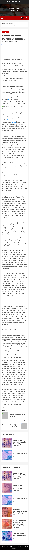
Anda (9, 99)
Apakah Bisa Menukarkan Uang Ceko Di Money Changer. (20, 511)
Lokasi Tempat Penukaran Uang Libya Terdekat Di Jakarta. (19, 442)
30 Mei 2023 (16, 527)
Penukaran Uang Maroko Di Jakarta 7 (14, 407)
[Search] (26, 17)
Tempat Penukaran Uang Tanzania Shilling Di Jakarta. (19, 535)
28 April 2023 (10, 41)
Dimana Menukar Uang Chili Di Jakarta (20, 454)
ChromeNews (22, 546)
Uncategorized (5, 32)
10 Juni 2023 (16, 445)
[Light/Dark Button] (22, 18)
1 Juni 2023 (16, 514)
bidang (14, 123)
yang (6, 119)
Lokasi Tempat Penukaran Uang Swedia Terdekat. (18, 487)
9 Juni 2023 (16, 456)
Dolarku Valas (14, 9)
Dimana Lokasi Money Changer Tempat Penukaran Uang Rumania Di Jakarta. (19, 523)
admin (4, 41)
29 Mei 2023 (16, 538)
